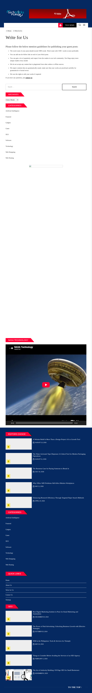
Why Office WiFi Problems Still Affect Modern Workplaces (53, 483)
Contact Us (9, 595)
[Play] (8, 423)
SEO (7, 134)
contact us (28, 78)
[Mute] (80, 423)
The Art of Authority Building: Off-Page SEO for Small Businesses (56, 670)
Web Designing (10, 152)
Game (7, 128)
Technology (9, 146)
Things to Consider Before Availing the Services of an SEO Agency (56, 655)
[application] (46, 384)
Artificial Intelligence (12, 111)
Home (7, 580)
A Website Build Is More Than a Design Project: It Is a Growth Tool (56, 439)
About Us (9, 585)
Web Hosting (10, 158)
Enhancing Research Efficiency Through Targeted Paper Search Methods (58, 498)
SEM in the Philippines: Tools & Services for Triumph (51, 641)
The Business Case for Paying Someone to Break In (51, 468)
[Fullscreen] (83, 423)
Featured (8, 117)
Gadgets (8, 123)
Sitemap (8, 600)
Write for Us (10, 590)
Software (8, 140)
